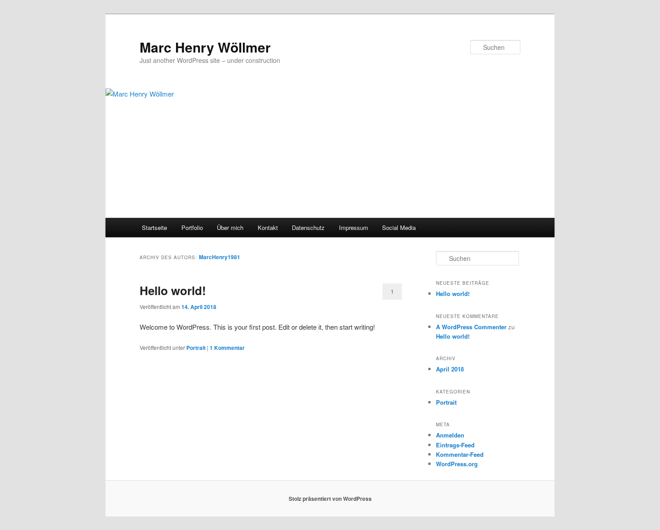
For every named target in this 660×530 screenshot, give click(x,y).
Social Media (399, 227)
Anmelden (450, 435)
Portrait (196, 348)
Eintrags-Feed (455, 445)
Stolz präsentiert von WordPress (330, 499)
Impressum (353, 227)
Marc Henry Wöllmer (205, 47)
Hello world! (173, 290)
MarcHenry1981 (219, 257)
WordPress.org (457, 463)
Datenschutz (308, 227)
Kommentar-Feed (460, 454)
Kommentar (227, 348)
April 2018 (450, 369)
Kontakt (268, 227)
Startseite (154, 227)
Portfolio (192, 227)
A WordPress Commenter (471, 326)
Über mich (230, 227)
